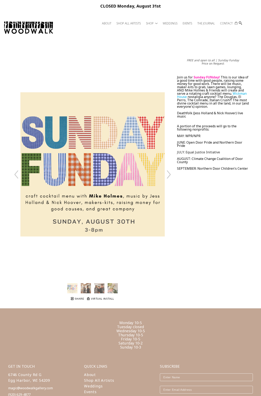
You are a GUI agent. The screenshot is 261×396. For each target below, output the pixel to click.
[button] (152, 23)
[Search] (240, 23)
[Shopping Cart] (236, 23)
